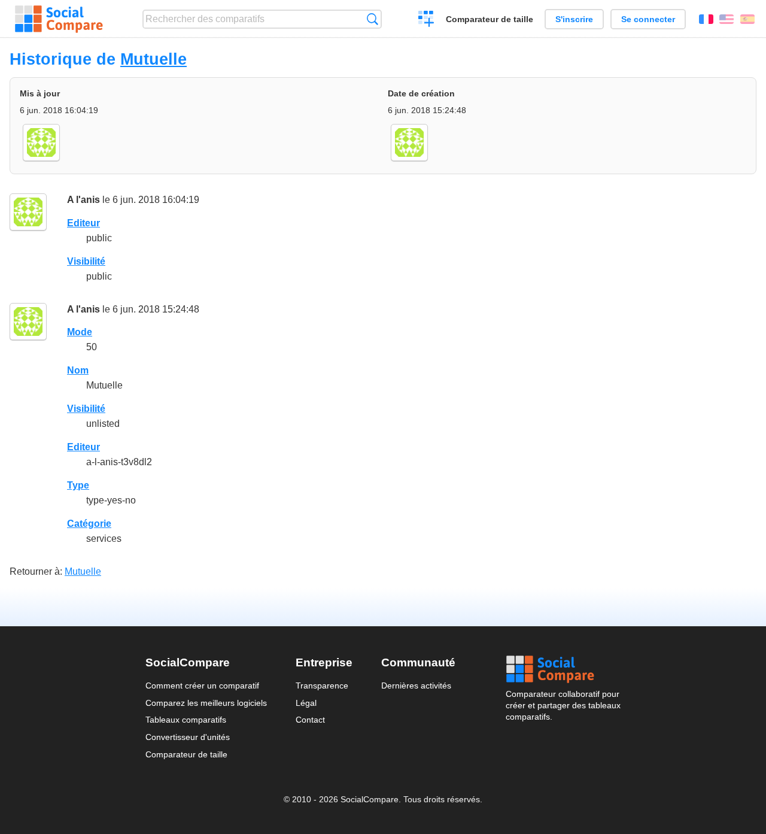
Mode (79, 332)
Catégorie (89, 523)
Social (563, 669)
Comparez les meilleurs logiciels (206, 703)
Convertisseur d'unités (187, 737)
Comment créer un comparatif (202, 685)
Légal (306, 703)
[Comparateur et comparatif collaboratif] (59, 19)
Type (78, 485)
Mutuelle (153, 59)
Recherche (372, 19)
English (726, 19)
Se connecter (648, 19)
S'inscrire (574, 19)
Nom (78, 370)
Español (747, 19)
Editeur (83, 223)
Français (706, 19)
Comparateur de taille (489, 19)
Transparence (322, 685)
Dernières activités (416, 685)
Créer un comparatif (426, 20)
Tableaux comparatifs (185, 719)
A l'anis (83, 200)
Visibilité (86, 261)
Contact (310, 719)
